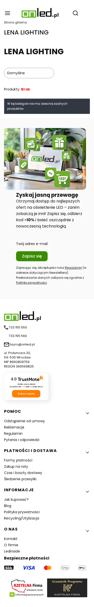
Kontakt (11, 538)
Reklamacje (14, 427)
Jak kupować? (16, 499)
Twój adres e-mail (32, 243)
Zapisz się (32, 256)
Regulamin (73, 268)
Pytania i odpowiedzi (21, 439)
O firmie (11, 545)
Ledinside (12, 551)
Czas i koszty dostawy (23, 472)
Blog (7, 505)
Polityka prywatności (22, 512)
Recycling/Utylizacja (21, 518)
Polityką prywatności (31, 282)
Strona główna (15, 22)
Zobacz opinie (26, 393)
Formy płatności (18, 460)
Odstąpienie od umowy (24, 421)
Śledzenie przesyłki (20, 479)
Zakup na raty (16, 466)
